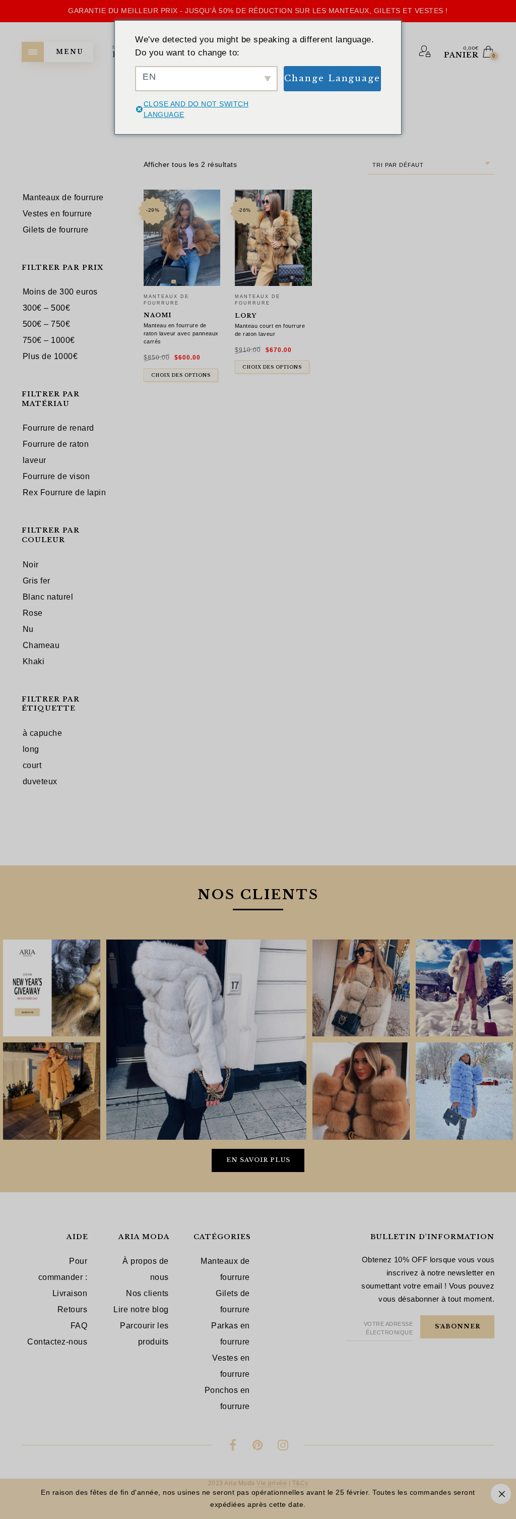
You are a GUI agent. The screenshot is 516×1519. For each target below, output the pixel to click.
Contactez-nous (57, 1341)
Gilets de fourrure (233, 1301)
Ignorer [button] (501, 1494)
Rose (33, 613)
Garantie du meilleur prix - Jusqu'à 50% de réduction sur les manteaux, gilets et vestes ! (258, 11)
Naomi (157, 315)
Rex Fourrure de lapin (64, 492)
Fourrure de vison (56, 476)
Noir (31, 564)
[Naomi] (182, 238)
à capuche (42, 733)
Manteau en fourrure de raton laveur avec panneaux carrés (181, 333)
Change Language (332, 78)
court (32, 765)
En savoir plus (258, 1159)
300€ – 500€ (47, 308)
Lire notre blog (141, 1309)
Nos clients (147, 1293)
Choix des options (181, 375)
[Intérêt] (258, 1446)
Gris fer (36, 580)
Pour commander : (63, 1269)
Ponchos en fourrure (227, 1398)
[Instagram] (283, 1446)
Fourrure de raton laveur (56, 452)
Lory (245, 315)
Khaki (34, 661)
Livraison (70, 1293)
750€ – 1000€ (49, 340)
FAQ (79, 1325)
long (31, 749)
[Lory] (273, 238)
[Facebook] (233, 1446)
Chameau (41, 645)
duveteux (40, 781)
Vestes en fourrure (231, 1366)
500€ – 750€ (47, 324)
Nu (28, 629)
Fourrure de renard (58, 428)
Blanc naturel (48, 597)
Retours (72, 1309)
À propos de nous (145, 1269)
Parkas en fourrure (230, 1333)
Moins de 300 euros (60, 291)
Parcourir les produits (144, 1333)
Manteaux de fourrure (225, 1269)
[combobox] (431, 165)
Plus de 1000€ (50, 356)
